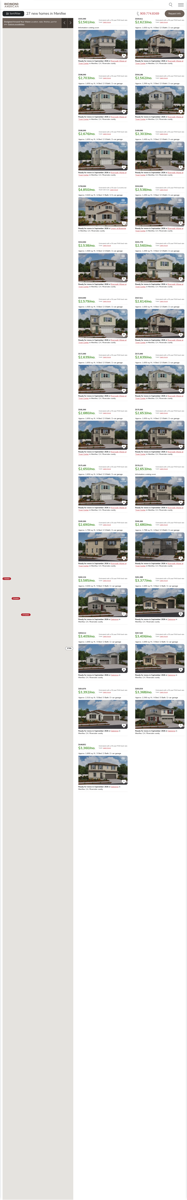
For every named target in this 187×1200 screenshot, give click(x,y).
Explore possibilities (16, 24)
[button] (25, 614)
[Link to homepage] (11, 5)
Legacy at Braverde (118, 228)
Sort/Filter (15, 13)
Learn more (107, 22)
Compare (123, 35)
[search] (171, 5)
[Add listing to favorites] (124, 56)
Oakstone (114, 619)
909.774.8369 (149, 14)
